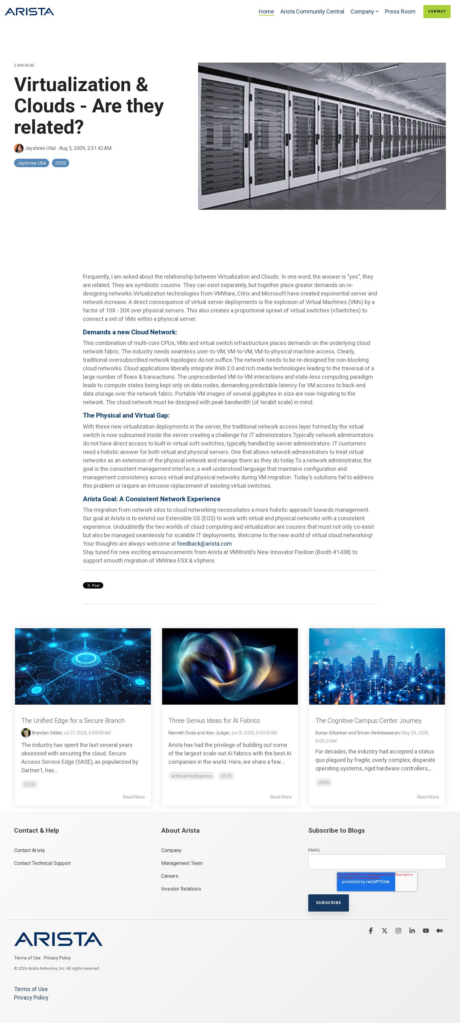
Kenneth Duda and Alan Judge (198, 732)
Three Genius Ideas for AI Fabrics (214, 720)
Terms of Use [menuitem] (27, 957)
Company (362, 11)
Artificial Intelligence (191, 776)
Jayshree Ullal (40, 148)
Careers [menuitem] (169, 876)
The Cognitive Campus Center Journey (368, 720)
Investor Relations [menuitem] (181, 889)
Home (266, 11)
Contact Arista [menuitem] (29, 850)
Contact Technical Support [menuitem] (42, 863)
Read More (134, 796)
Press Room (400, 11)
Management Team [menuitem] (182, 863)
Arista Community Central (312, 11)
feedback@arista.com (204, 543)
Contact (437, 11)
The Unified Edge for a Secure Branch (73, 720)
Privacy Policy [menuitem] (57, 957)
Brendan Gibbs (46, 732)
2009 (60, 163)
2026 (29, 784)
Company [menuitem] (171, 850)
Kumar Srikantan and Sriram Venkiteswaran (357, 732)
